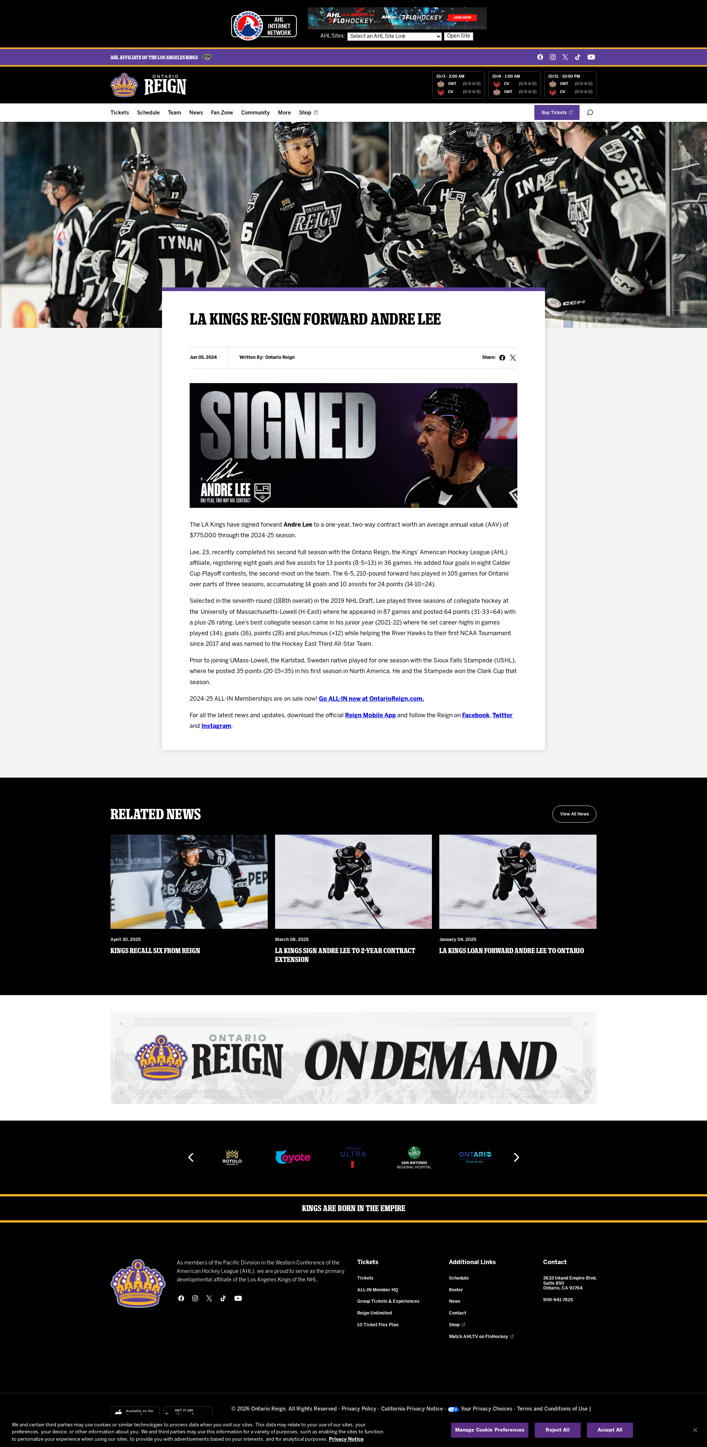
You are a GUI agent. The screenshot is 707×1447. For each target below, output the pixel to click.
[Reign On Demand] (353, 1058)
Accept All (610, 1429)
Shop (305, 113)
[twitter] (565, 57)
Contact (457, 1313)
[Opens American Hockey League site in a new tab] (264, 25)
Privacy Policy (359, 1409)
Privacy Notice (346, 1439)
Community (255, 113)
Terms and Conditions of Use (552, 1409)
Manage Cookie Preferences (489, 1429)
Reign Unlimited (374, 1313)
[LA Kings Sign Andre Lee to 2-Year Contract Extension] (353, 882)
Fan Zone (222, 113)
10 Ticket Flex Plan (377, 1325)
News (196, 113)
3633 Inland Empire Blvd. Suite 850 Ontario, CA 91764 (570, 1283)
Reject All (557, 1429)
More (284, 113)
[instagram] (552, 57)
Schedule (148, 113)
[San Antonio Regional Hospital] (360, 1157)
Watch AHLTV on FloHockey (478, 1337)
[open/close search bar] (590, 112)
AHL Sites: (333, 36)
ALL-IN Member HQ (377, 1290)
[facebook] (540, 57)
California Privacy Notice (412, 1409)
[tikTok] (577, 57)
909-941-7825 (558, 1300)
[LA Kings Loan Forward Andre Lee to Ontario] (518, 882)
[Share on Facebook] (502, 357)
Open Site (458, 36)
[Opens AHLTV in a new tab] (397, 18)
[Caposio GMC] (482, 1157)
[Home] (148, 85)
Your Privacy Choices (486, 1409)
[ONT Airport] (421, 1157)
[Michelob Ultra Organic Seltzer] (299, 1157)
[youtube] (591, 57)
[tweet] (513, 357)
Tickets (119, 113)
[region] (353, 1430)
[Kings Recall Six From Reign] (189, 882)
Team (174, 113)
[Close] (695, 1430)
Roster (456, 1290)
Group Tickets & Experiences (388, 1301)
